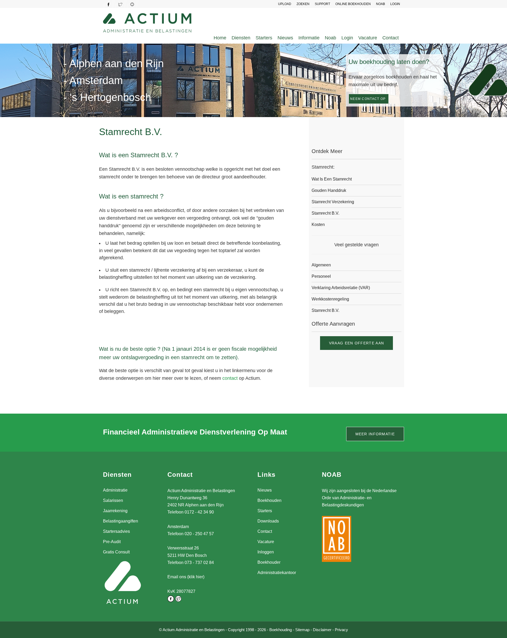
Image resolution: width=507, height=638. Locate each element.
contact (230, 378)
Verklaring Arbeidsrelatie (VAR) (341, 287)
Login (347, 37)
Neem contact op (368, 99)
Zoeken (303, 4)
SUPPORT (322, 4)
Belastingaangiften (120, 521)
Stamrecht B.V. (325, 213)
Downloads (268, 521)
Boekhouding (280, 629)
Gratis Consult (116, 552)
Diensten (241, 37)
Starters (264, 37)
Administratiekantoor (276, 572)
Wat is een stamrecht (332, 179)
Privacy (341, 629)
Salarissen (113, 500)
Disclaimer (322, 629)
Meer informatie (375, 434)
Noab (330, 37)
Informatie (309, 37)
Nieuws (285, 37)
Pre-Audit (112, 541)
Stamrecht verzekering (333, 202)
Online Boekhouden (353, 4)
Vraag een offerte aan (356, 343)
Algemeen (321, 265)
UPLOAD (284, 4)
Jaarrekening (115, 510)
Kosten (318, 224)
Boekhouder (268, 562)
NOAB (380, 4)
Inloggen (265, 552)
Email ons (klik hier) (185, 577)
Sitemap (302, 629)
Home (220, 37)
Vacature (367, 37)
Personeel (321, 276)
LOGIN (395, 4)
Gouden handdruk (329, 190)
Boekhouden (269, 500)
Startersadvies (116, 531)
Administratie (115, 490)
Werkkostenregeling (330, 299)
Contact (390, 37)
